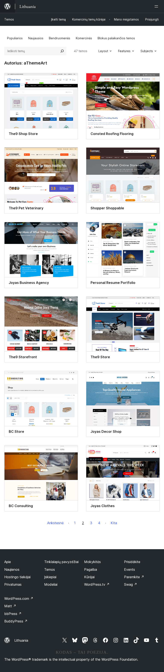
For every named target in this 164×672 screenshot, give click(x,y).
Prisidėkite (132, 562)
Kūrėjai (89, 577)
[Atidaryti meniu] (157, 6)
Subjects (147, 51)
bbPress (13, 614)
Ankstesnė (55, 523)
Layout (103, 51)
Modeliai (50, 584)
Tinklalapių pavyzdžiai (61, 562)
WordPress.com (18, 598)
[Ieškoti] (62, 51)
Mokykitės (92, 562)
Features (124, 51)
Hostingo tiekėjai (17, 577)
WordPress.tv (97, 584)
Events (129, 569)
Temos (9, 19)
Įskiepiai (50, 577)
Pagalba (90, 569)
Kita (114, 523)
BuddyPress (16, 621)
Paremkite (134, 577)
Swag (130, 584)
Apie (7, 562)
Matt (10, 606)
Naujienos (11, 569)
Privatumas (13, 584)
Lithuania (21, 640)
